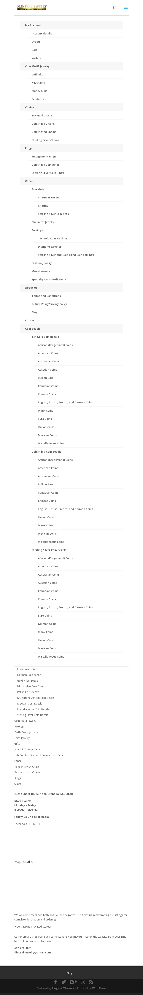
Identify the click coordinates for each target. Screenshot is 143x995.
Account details (42, 33)
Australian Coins (48, 361)
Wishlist (37, 58)
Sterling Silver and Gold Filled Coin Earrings (66, 255)
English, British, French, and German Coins (65, 402)
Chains (29, 107)
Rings (29, 148)
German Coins (47, 624)
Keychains (38, 82)
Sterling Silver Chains (45, 140)
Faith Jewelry (22, 738)
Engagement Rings (44, 156)
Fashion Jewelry (42, 263)
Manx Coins (45, 410)
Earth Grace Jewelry (26, 732)
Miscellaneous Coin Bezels (33, 709)
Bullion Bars (45, 378)
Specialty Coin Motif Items (49, 279)
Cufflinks (37, 74)
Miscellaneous (41, 271)
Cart (34, 50)
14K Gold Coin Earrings (52, 238)
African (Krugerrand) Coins (55, 345)
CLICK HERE (35, 824)
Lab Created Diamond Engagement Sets (38, 755)
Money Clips (39, 91)
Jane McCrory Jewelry (27, 749)
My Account (33, 25)
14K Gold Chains (42, 115)
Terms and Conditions (46, 296)
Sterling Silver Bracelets (53, 214)
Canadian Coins (48, 386)
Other (29, 181)
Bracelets (38, 189)
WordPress (99, 988)
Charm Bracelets (49, 197)
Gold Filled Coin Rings (45, 164)
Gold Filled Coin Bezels (46, 451)
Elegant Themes (63, 988)
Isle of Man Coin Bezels (31, 686)
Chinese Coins (47, 394)
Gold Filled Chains (43, 123)
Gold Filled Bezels (27, 680)
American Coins (48, 353)
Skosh (18, 784)
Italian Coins (46, 427)
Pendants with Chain (26, 766)
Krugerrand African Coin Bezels (36, 697)
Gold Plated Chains (44, 132)
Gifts (17, 743)
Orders (36, 41)
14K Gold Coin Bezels (45, 337)
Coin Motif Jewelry (37, 66)
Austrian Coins (47, 369)
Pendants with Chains (27, 772)
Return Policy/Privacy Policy (49, 304)
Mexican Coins (47, 435)
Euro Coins (45, 419)
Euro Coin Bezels (27, 669)
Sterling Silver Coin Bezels (49, 550)
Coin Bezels (32, 328)
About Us (31, 287)
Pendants (38, 99)
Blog (34, 312)
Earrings (37, 230)
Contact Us (32, 320)
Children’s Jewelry (43, 222)
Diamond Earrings (49, 246)
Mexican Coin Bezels (29, 703)
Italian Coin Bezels (28, 692)
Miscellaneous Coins (51, 443)
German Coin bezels (29, 675)
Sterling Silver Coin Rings (48, 173)
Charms (43, 205)
